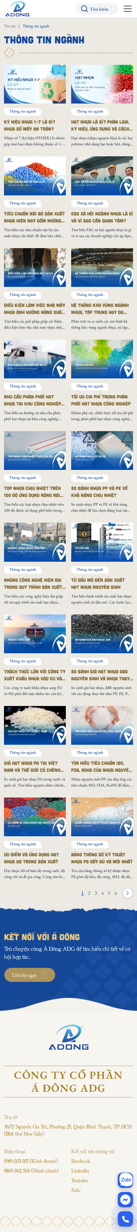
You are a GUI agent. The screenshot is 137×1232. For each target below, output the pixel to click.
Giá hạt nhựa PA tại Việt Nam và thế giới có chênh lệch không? (32, 770)
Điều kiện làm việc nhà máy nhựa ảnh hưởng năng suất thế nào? (34, 312)
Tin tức (10, 26)
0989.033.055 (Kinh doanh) (31, 1161)
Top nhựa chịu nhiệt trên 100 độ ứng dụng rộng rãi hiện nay (32, 495)
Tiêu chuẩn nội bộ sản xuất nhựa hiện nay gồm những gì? (34, 220)
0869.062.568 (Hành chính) (31, 1171)
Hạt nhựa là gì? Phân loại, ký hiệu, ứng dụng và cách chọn (100, 129)
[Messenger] (125, 1199)
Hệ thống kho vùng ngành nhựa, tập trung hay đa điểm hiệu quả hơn (100, 312)
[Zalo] (125, 1180)
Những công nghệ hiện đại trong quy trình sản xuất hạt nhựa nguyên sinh (33, 587)
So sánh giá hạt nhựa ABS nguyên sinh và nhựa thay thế (100, 678)
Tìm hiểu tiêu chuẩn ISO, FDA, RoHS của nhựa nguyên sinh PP (101, 770)
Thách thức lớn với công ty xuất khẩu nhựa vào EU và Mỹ (35, 678)
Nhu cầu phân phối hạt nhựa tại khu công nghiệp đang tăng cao (32, 403)
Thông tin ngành (22, 111)
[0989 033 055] (125, 1219)
